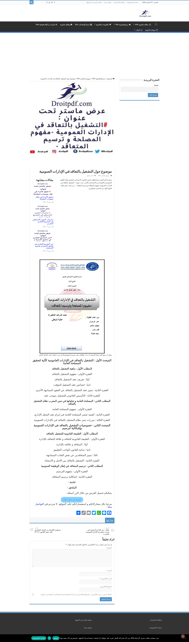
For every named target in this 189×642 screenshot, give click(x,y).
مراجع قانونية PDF (121, 24)
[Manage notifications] (183, 636)
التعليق (109, 548)
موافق (56, 638)
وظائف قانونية (65, 24)
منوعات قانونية (150, 30)
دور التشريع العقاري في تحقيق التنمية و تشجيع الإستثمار (43, 246)
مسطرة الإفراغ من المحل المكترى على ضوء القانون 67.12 (48, 530)
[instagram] (47, 2)
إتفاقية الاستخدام (119, 2)
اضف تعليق (90, 175)
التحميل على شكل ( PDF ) (72, 500)
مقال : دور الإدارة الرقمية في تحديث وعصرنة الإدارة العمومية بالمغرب (97, 531)
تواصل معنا (107, 2)
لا (49, 638)
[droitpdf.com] (145, 13)
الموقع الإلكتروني (106, 586)
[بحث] (31, 2)
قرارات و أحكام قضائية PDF (45, 24)
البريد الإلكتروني (105, 578)
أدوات (138, 30)
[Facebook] (54, 2)
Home (156, 24)
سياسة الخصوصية (132, 2)
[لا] (185, 638)
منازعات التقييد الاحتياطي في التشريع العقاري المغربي (42, 221)
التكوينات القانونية (102, 24)
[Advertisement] (94, 52)
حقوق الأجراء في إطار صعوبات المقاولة (44, 198)
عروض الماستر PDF (84, 79)
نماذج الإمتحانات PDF (82, 24)
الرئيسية (110, 79)
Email (156, 85)
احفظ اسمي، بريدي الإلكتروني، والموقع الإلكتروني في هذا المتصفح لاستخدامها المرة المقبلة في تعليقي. (76, 594)
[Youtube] (49, 2)
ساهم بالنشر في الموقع (94, 2)
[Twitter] (52, 2)
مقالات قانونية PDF (141, 24)
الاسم (109, 570)
